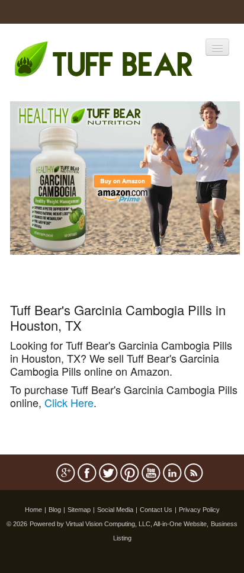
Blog (55, 509)
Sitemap (79, 509)
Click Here (69, 402)
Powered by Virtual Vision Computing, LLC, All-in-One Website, (119, 523)
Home (33, 509)
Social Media (115, 509)
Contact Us (156, 509)
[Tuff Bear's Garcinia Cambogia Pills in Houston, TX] (125, 177)
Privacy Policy (199, 509)
